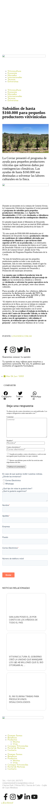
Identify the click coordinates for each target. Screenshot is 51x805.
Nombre (10, 441)
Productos (12, 740)
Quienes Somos (15, 736)
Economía (12, 73)
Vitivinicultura (14, 71)
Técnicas (11, 80)
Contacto (12, 750)
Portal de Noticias (16, 748)
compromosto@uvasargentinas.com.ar (18, 783)
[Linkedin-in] (27, 349)
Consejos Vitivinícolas (18, 746)
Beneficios (12, 738)
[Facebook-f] (5, 349)
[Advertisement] (25, 26)
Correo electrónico (14, 447)
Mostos (16, 742)
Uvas (15, 744)
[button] (25, 86)
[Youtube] (34, 797)
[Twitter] (20, 349)
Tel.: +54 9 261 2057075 (12, 780)
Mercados (12, 75)
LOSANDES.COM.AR (22, 336)
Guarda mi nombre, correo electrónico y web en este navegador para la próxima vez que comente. (26, 455)
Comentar (10, 417)
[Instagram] (13, 349)
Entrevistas (13, 82)
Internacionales (15, 77)
